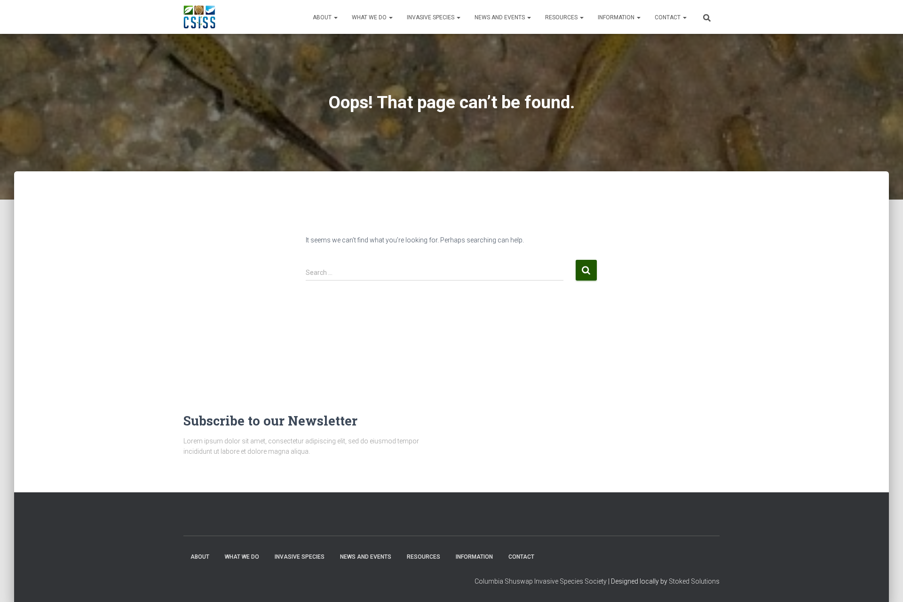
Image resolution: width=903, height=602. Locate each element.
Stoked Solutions (694, 581)
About (323, 17)
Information (617, 17)
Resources (562, 17)
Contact (668, 17)
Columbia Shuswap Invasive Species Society (541, 581)
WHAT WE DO (370, 17)
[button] (335, 17)
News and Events (500, 17)
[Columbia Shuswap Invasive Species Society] (199, 17)
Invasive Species (431, 17)
